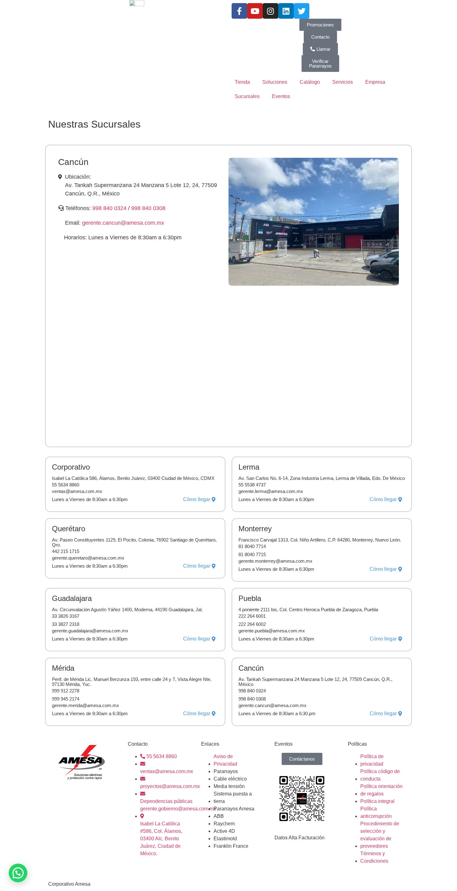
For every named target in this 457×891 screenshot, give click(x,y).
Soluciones (274, 82)
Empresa (375, 82)
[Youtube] (255, 11)
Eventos (281, 96)
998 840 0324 (110, 208)
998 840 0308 (148, 208)
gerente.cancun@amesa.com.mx (123, 223)
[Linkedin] (286, 11)
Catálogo (310, 82)
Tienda (242, 82)
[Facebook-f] (239, 11)
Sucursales (247, 96)
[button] (18, 873)
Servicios (342, 82)
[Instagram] (270, 11)
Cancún (73, 162)
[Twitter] (301, 11)
